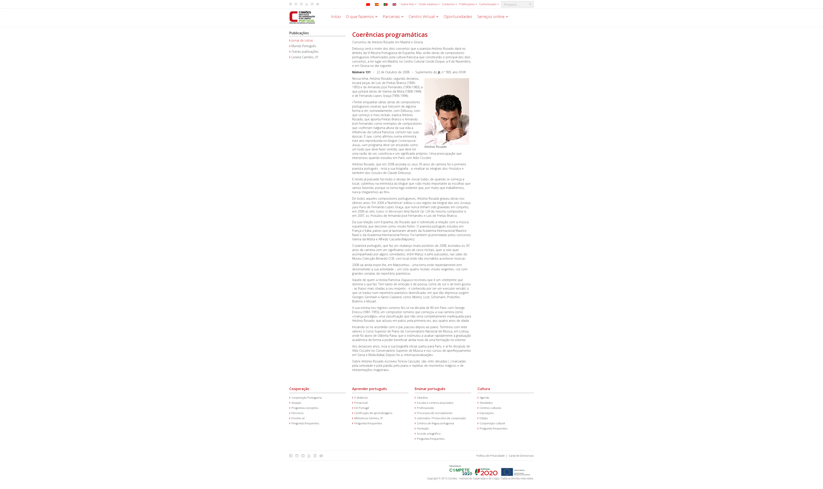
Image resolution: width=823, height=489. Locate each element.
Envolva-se (298, 418)
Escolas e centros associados (435, 403)
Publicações (467, 4)
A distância (361, 397)
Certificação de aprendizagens (373, 413)
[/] (302, 17)
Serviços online (491, 16)
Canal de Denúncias (521, 456)
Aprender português (369, 388)
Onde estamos (428, 4)
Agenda (484, 397)
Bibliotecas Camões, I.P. (369, 418)
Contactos (448, 4)
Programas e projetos (304, 408)
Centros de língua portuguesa (435, 423)
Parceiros (297, 413)
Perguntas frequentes (305, 423)
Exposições (487, 413)
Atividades (486, 403)
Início (336, 16)
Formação (423, 428)
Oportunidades (458, 16)
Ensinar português (430, 388)
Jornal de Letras (302, 40)
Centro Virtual (422, 16)
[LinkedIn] (316, 455)
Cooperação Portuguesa (306, 397)
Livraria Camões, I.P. (305, 57)
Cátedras (422, 397)
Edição (484, 418)
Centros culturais (490, 408)
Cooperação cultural (492, 423)
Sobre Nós (408, 4)
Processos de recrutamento (434, 413)
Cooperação (299, 388)
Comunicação (488, 4)
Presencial (361, 403)
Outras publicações (304, 51)
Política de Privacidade (490, 456)
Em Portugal (361, 408)
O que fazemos (360, 16)
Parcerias (392, 16)
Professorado (425, 408)
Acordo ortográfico (429, 433)
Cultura (484, 388)
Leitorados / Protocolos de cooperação (441, 418)
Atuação (296, 403)
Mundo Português (303, 46)
